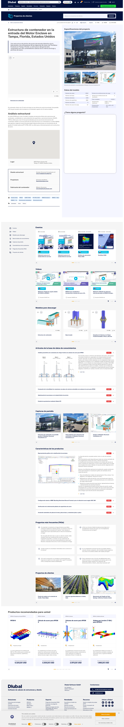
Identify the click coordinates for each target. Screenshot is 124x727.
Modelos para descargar (19, 235)
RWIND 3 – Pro (14, 200)
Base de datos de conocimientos (21, 238)
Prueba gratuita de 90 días (108, 6)
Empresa (48, 6)
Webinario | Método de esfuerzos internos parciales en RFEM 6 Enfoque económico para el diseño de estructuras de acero (103, 292)
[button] (33, 142)
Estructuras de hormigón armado (14, 703)
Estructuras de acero (37, 200)
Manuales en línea (87, 710)
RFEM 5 (21, 197)
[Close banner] (118, 713)
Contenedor (13, 203)
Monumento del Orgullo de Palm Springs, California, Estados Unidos (102, 597)
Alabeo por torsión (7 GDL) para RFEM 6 (102, 621)
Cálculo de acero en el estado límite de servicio (44, 256)
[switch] (44, 724)
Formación (42, 6)
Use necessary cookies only (105, 722)
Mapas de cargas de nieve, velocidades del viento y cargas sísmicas (52, 708)
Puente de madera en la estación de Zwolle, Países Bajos (47, 597)
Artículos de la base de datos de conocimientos (56, 348)
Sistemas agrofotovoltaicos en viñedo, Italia (76, 597)
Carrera (54, 6)
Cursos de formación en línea (70, 709)
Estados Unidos (14, 197)
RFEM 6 (13, 620)
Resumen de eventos (69, 707)
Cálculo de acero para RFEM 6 (48, 621)
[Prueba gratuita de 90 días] (78, 2)
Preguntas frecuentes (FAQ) (19, 249)
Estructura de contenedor (17, 100)
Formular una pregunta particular (51, 704)
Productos (17, 6)
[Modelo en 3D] (10, 58)
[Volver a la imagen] (13, 58)
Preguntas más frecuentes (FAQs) (50, 522)
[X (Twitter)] (112, 702)
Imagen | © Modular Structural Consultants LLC (101, 435)
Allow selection (105, 718)
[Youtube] (106, 702)
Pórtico (24, 203)
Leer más (82, 372)
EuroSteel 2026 (102, 255)
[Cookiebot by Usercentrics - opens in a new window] (12, 724)
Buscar (111, 16)
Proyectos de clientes (33, 9)
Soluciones (10, 6)
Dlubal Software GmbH (73, 685)
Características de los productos (21, 245)
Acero (19, 203)
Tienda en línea (87, 2)
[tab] (73, 341)
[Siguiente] (113, 50)
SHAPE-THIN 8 (28, 197)
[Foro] (103, 702)
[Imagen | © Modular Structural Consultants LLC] (103, 422)
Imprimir (91, 22)
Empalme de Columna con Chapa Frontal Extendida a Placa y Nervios (102, 335)
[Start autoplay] (36, 263)
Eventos (15, 228)
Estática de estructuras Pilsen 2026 (84, 256)
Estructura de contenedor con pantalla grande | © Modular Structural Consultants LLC (48, 436)
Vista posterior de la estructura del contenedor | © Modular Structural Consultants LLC (75, 436)
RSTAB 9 (29, 704)
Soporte (23, 6)
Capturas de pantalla (18, 242)
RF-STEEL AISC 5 (36, 197)
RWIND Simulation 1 (46, 197)
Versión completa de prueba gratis (90, 703)
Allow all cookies (105, 714)
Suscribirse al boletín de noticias (70, 703)
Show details (77, 724)
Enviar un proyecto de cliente (88, 706)
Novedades (29, 6)
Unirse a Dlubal (107, 700)
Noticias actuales (68, 705)
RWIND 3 (29, 707)
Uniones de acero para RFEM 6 (76, 621)
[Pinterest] (106, 706)
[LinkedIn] (103, 706)
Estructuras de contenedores (25, 200)
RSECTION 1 (30, 705)
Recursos (36, 6)
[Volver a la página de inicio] (12, 2)
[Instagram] (112, 706)
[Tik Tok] (109, 706)
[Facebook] (109, 702)
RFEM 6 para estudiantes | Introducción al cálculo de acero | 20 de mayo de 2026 (75, 292)
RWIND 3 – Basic (55, 197)
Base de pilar (69, 335)
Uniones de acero (12, 708)
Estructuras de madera (13, 707)
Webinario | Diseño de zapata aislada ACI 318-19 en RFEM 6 (47, 292)
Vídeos (14, 231)
